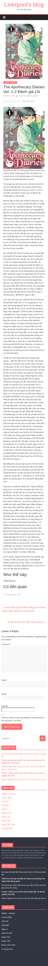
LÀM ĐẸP (5, 805)
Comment (6, 644)
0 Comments (34, 96)
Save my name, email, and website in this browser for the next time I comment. (22, 719)
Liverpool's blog (24, 4)
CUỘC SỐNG (6, 798)
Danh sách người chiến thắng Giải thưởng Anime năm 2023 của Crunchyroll (23, 609)
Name (4, 680)
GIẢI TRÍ (4, 802)
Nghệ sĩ (4, 809)
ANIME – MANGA (8, 794)
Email (4, 694)
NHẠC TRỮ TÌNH (8, 825)
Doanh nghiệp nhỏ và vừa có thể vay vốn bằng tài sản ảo (23, 779)
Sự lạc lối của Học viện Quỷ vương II (27, 622)
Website (4, 706)
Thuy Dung (22, 96)
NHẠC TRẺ (5, 821)
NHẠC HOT (5, 817)
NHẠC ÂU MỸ (6, 813)
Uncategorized (7, 828)
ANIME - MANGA (10, 82)
